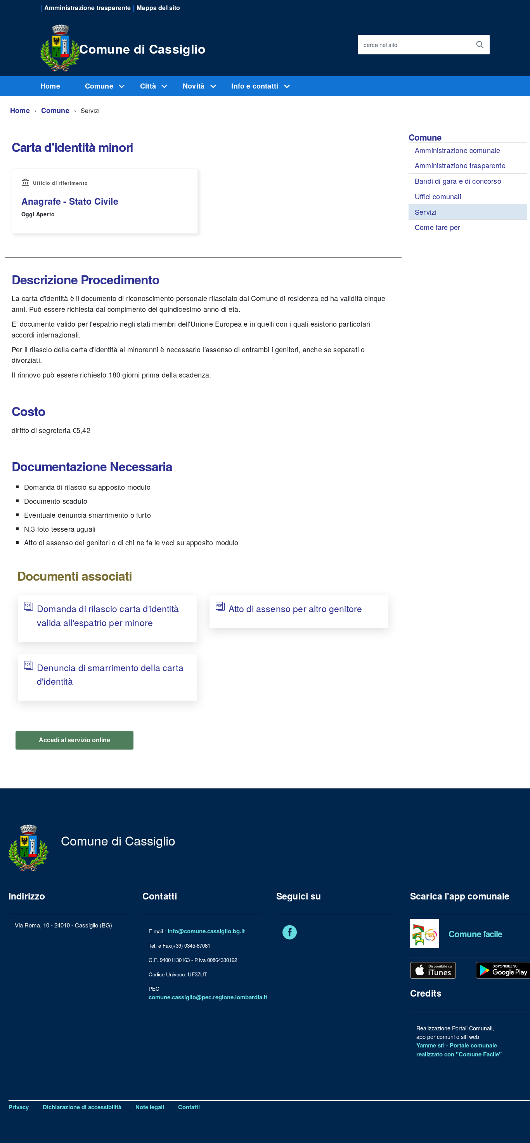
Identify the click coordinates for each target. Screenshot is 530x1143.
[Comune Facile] (424, 933)
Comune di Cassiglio (142, 48)
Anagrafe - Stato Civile (69, 201)
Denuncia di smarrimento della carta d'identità (110, 674)
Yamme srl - (433, 1045)
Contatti (189, 1107)
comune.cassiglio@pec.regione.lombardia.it (208, 997)
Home (50, 86)
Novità (194, 86)
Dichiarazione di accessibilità (82, 1107)
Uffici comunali (438, 196)
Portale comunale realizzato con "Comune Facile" (459, 1049)
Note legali (149, 1107)
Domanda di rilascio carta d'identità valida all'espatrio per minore (108, 615)
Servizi (425, 212)
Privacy (19, 1107)
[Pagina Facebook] (289, 933)
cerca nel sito (380, 45)
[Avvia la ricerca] (480, 44)
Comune (100, 86)
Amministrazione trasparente (460, 165)
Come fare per (437, 227)
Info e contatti (255, 86)
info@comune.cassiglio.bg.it (206, 931)
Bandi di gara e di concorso (458, 181)
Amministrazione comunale (457, 150)
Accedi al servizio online (74, 740)
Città (149, 86)
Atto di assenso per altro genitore (295, 608)
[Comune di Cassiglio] (60, 47)
